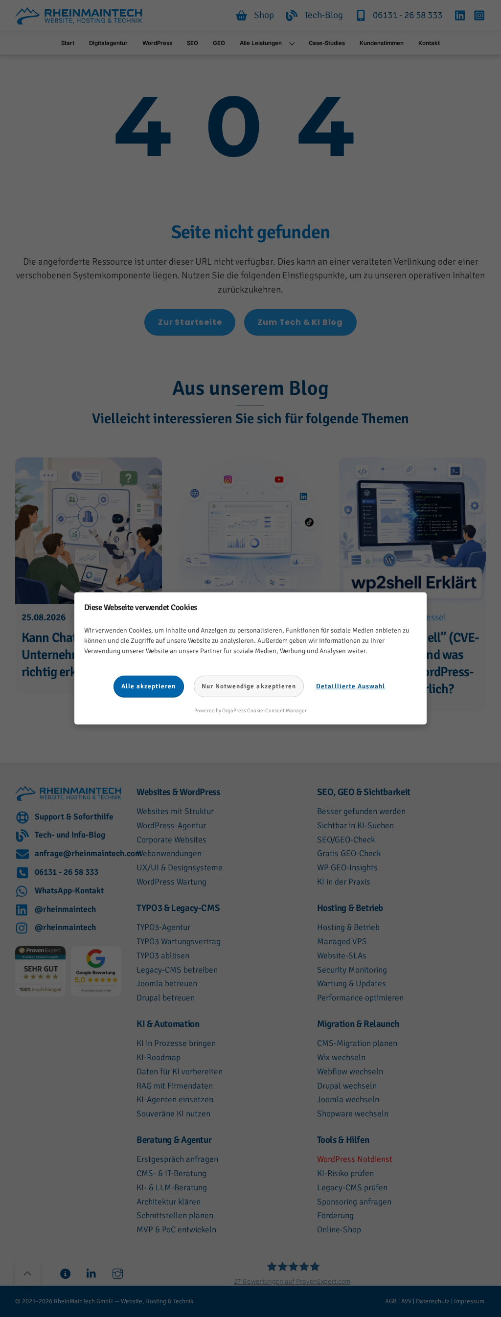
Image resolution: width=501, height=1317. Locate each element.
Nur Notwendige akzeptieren (249, 686)
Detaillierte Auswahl (350, 686)
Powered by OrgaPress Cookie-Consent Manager (250, 710)
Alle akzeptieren (148, 686)
